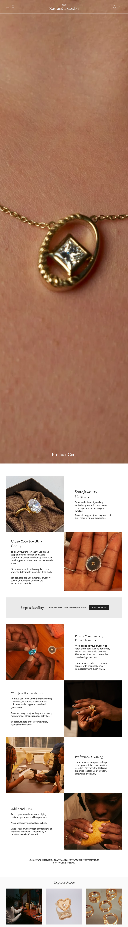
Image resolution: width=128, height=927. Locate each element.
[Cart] (120, 7)
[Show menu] (7, 7)
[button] (13, 7)
